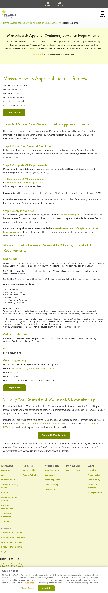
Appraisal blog (29, 470)
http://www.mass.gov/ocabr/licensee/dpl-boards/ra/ (34, 368)
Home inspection (52, 479)
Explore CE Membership (54, 435)
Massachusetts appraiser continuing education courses (43, 423)
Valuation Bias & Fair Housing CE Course (25, 182)
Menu (102, 16)
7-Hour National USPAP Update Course (24, 178)
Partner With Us (30, 475)
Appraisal (16, 22)
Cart (47, 5)
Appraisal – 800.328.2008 (12, 532)
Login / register (73, 470)
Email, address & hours (11, 547)
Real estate (50, 475)
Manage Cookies (95, 492)
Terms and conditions (92, 486)
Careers (4, 492)
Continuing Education (33, 22)
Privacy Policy (29, 583)
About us (5, 470)
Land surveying (51, 484)
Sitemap (5, 521)
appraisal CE (31, 48)
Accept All (46, 588)
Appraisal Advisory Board (9, 486)
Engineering (50, 489)
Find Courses (14, 112)
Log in (59, 5)
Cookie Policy (94, 479)
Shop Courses (14, 387)
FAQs (3, 551)
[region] (54, 580)
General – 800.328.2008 (11, 542)
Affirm (4, 475)
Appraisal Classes (52, 470)
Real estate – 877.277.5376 (13, 537)
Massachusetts (53, 22)
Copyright (92, 470)
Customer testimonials (7, 507)
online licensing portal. (72, 214)
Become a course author (9, 499)
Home (6, 22)
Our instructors (8, 479)
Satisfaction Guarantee (6, 515)
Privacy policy (94, 475)
